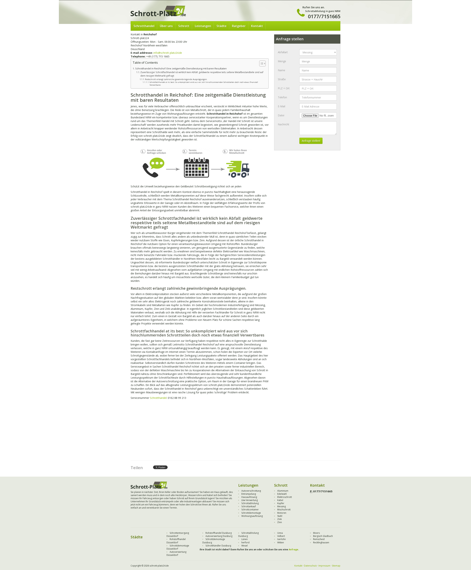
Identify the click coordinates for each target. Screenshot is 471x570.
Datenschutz (310, 565)
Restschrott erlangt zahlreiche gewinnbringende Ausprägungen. (176, 79)
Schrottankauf (248, 506)
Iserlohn (281, 539)
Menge (282, 61)
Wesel (244, 545)
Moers (316, 532)
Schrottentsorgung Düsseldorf (178, 534)
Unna (280, 532)
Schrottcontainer (250, 509)
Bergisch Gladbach (323, 536)
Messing (281, 506)
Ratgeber (239, 26)
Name (281, 70)
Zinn (279, 522)
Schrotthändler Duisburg (218, 545)
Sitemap (336, 565)
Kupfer (280, 503)
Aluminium (282, 490)
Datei (281, 115)
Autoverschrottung (251, 490)
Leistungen (203, 26)
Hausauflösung (249, 497)
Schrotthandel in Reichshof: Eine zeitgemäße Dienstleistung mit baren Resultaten (181, 68)
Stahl (279, 516)
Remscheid (319, 539)
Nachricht (283, 124)
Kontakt (257, 26)
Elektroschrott (284, 497)
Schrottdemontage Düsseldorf (178, 547)
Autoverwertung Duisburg (219, 536)
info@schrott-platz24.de (167, 52)
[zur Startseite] (158, 10)
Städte (221, 26)
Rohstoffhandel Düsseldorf (176, 541)
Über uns (166, 26)
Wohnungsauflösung (252, 516)
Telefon (282, 97)
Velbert (281, 536)
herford (245, 542)
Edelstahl (282, 493)
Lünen (244, 539)
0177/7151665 (324, 16)
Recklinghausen (321, 542)
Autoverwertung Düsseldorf (176, 553)
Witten (280, 542)
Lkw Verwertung (249, 500)
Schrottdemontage (251, 512)
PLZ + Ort (284, 88)
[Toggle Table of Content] (260, 63)
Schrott (183, 26)
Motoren (281, 512)
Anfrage (293, 549)
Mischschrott (284, 509)
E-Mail (281, 106)
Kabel (280, 500)
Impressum (324, 565)
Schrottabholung (250, 503)
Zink (279, 519)
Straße (282, 79)
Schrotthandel (144, 26)
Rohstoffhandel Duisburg (219, 532)
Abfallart (283, 52)
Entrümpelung (248, 493)
